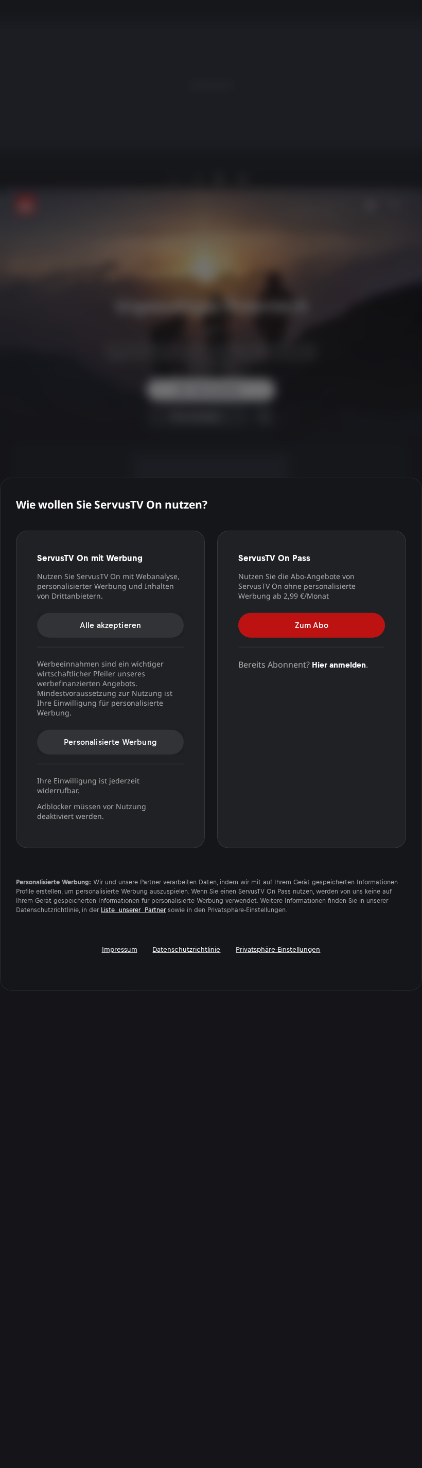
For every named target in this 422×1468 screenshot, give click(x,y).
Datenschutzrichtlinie (186, 949)
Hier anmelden (339, 664)
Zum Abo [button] (311, 624)
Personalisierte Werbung (110, 741)
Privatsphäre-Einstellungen (278, 949)
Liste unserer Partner (133, 909)
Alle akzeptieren (111, 624)
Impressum (119, 949)
